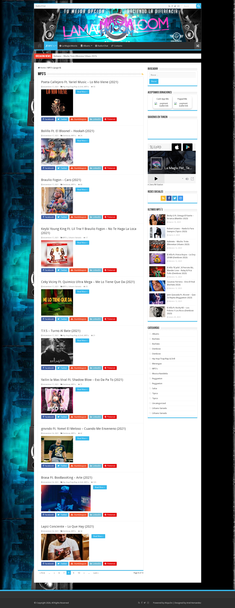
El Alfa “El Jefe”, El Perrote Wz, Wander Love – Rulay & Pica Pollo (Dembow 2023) (180, 270)
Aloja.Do (168, 603)
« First (42, 573)
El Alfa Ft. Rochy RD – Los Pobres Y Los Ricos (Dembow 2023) (180, 310)
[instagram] (178, 6)
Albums (86, 46)
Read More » (82, 92)
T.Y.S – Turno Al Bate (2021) (60, 331)
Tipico (155, 393)
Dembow (66, 136)
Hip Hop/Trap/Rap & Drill (73, 87)
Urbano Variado (74, 238)
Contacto (118, 46)
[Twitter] (175, 6)
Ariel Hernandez (194, 603)
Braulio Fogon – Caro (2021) (61, 180)
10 (79, 573)
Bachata (156, 339)
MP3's (86, 87)
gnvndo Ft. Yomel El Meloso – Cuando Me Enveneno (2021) (83, 429)
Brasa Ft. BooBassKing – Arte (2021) (66, 477)
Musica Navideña (160, 373)
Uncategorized (159, 403)
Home (40, 45)
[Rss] (169, 6)
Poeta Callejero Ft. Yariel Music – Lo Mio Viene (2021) (79, 82)
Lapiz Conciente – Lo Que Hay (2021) (67, 526)
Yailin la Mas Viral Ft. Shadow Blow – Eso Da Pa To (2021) (82, 380)
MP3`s (51, 46)
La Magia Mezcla (69, 46)
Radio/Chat (41, 6)
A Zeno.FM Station (155, 184)
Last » (95, 573)
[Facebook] (172, 6)
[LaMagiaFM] (117, 25)
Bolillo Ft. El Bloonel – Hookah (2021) (67, 131)
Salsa (154, 388)
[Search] (198, 6)
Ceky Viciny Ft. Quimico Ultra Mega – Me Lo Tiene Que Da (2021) (88, 282)
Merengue (157, 363)
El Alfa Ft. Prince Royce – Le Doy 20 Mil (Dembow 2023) (78, 56)
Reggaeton (157, 378)
